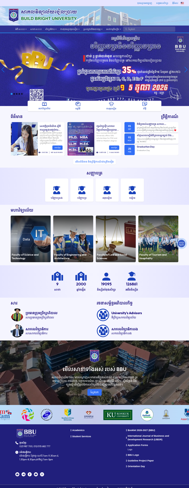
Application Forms (138, 445)
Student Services (81, 436)
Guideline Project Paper (141, 460)
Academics (78, 430)
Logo (130, 449)
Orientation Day (136, 466)
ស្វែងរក (95, 392)
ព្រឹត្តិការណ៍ (169, 116)
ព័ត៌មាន (17, 116)
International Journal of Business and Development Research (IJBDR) (148, 438)
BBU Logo (133, 455)
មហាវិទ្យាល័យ (22, 210)
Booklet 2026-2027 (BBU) (141, 430)
